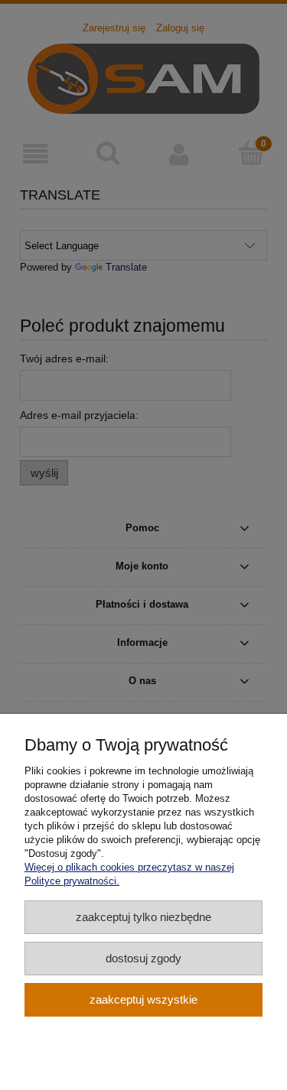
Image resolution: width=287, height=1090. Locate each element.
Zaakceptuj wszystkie (143, 999)
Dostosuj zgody (143, 958)
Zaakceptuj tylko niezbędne (143, 916)
